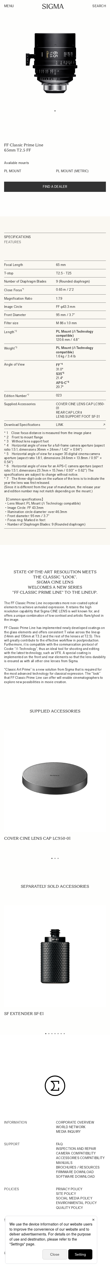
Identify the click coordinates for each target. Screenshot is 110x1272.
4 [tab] (55, 1033)
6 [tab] (61, 1033)
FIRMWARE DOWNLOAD (75, 1172)
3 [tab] (58, 858)
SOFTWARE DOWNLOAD (75, 1176)
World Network (70, 1127)
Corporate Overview (75, 1122)
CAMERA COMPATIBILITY (76, 1153)
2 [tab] (55, 858)
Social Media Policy (74, 1198)
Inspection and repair (76, 1149)
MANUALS (64, 1163)
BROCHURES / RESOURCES (78, 1167)
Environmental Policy (76, 1203)
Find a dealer (55, 187)
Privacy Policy (69, 1189)
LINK (59, 425)
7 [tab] (64, 1033)
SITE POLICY (66, 1194)
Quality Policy (69, 1208)
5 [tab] (58, 1033)
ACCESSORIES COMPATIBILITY (80, 1158)
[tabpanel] (55, 63)
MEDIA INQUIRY (68, 1132)
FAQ (59, 1144)
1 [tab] (55, 110)
